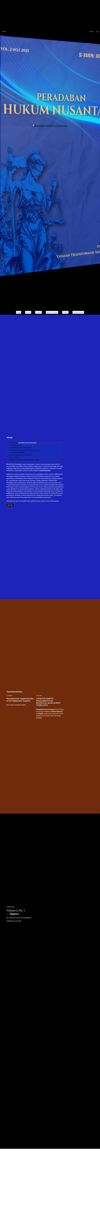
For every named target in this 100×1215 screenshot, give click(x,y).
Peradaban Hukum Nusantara (27, 442)
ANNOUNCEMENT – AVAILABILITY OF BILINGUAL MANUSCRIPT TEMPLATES (48, 702)
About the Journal (52, 312)
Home (18, 312)
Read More (10, 505)
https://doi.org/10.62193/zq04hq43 (20, 918)
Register (91, 31)
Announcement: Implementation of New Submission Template (20, 700)
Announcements (78, 312)
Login (97, 31)
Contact (65, 312)
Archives (38, 312)
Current (28, 312)
